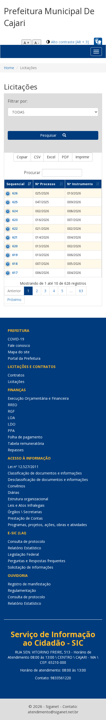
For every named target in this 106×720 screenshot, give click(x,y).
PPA (11, 430)
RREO (12, 404)
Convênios (16, 486)
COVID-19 (16, 339)
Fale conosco (19, 345)
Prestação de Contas (25, 518)
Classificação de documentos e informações (45, 473)
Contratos (16, 375)
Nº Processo (45, 184)
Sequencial (15, 184)
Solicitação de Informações (30, 567)
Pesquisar (51, 135)
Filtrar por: (18, 101)
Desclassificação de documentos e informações (48, 479)
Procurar (32, 172)
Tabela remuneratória (26, 443)
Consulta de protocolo (26, 541)
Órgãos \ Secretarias (25, 511)
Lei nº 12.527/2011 (23, 466)
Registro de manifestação (29, 584)
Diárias (13, 492)
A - (36, 42)
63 (81, 290)
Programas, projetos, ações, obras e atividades (47, 524)
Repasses (16, 449)
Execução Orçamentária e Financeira (38, 398)
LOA (11, 417)
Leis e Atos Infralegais (26, 505)
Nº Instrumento (80, 184)
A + (26, 42)
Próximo (14, 299)
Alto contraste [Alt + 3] (70, 41)
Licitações (16, 381)
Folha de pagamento (25, 437)
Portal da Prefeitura (24, 358)
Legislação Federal (23, 554)
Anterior (14, 290)
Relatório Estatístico (24, 547)
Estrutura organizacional (28, 498)
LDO (11, 424)
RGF (11, 411)
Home (9, 67)
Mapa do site (19, 351)
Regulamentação (22, 590)
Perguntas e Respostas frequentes (36, 560)
